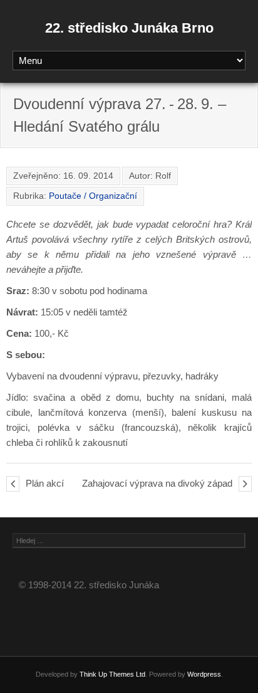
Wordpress (204, 674)
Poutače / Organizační (93, 196)
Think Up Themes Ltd (112, 674)
